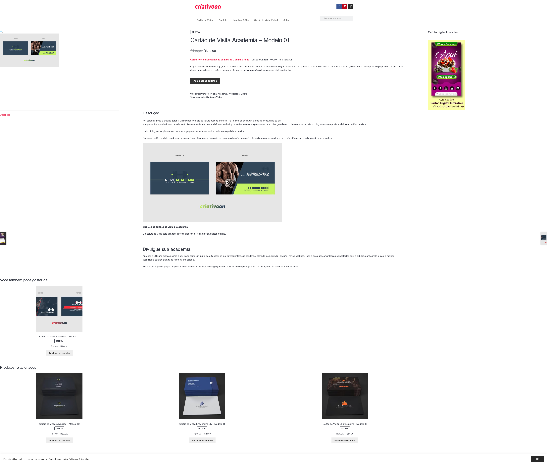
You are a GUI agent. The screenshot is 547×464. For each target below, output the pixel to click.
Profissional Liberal (237, 93)
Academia (222, 93)
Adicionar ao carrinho (205, 80)
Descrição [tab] (5, 114)
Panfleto (223, 20)
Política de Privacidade (79, 459)
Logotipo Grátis (241, 20)
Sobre (286, 20)
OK (537, 459)
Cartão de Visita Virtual (266, 20)
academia (200, 97)
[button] (1, 31)
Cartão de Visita (205, 20)
